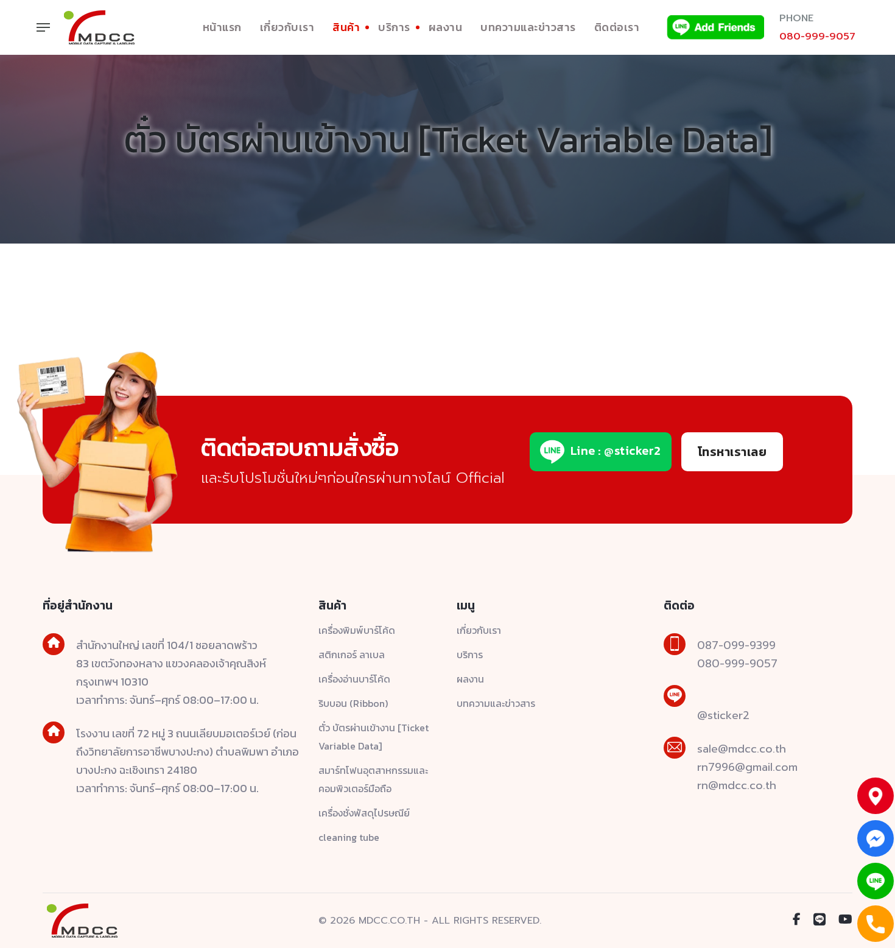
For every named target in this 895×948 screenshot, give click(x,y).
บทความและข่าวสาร (528, 27)
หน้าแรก (222, 27)
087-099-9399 (736, 645)
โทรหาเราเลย (732, 452)
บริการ (394, 27)
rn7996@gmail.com (747, 767)
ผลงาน (446, 27)
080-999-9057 (817, 36)
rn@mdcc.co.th (736, 785)
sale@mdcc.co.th (741, 748)
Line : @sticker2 (614, 450)
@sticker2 (723, 715)
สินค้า (346, 27)
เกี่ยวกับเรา (287, 27)
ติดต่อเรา (617, 27)
